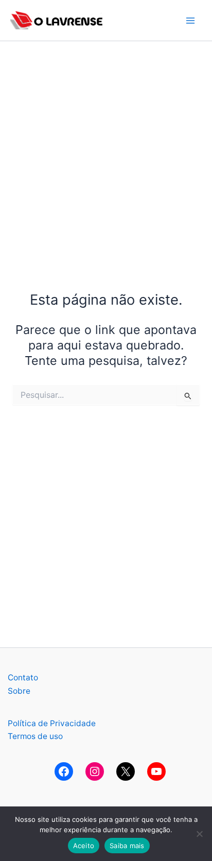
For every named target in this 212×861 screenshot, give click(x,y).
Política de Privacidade (52, 723)
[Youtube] (156, 771)
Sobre (19, 691)
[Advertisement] (106, 147)
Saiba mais (127, 845)
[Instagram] (94, 771)
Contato (23, 677)
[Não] (199, 834)
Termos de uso (35, 736)
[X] (125, 771)
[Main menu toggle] (191, 20)
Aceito (84, 845)
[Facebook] (64, 771)
